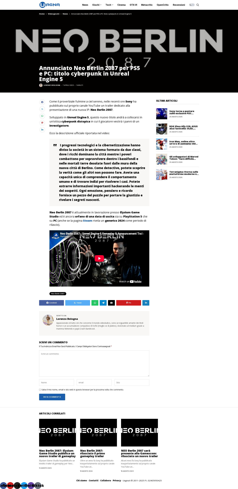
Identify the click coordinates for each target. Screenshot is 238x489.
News (65, 14)
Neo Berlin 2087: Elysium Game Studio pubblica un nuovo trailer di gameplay (57, 453)
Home (42, 14)
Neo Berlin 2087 (57, 294)
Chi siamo (81, 480)
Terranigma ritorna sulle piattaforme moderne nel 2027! (184, 174)
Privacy (117, 480)
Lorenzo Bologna (52, 85)
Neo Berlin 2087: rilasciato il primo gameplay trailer (92, 453)
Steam (87, 220)
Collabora (105, 480)
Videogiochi (53, 14)
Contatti (93, 480)
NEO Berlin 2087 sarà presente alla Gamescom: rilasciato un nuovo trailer (139, 453)
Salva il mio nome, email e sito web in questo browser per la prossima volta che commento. (83, 390)
